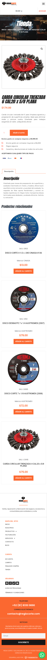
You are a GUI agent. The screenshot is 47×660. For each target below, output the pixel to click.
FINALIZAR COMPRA (12, 566)
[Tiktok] (14, 583)
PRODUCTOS (9, 531)
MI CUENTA (9, 559)
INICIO (7, 524)
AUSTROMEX (26, 331)
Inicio (4, 30)
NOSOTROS (9, 528)
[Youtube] (17, 583)
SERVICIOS (9, 538)
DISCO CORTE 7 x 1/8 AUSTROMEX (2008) (23, 393)
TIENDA (7, 569)
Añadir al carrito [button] (23, 271)
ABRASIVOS (12, 30)
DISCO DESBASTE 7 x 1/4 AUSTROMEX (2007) (23, 323)
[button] (43, 4)
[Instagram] (10, 583)
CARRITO (8, 562)
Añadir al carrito (19, 133)
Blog (7, 545)
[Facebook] (6, 583)
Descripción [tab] (9, 171)
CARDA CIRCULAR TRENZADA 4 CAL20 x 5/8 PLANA (23, 465)
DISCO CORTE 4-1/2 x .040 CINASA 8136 (23, 253)
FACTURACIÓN (10, 535)
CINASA (27, 260)
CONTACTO (9, 542)
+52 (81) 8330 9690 (23, 605)
